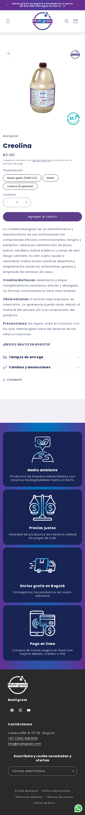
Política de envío (44, 803)
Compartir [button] (14, 380)
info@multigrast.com (24, 744)
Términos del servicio (59, 797)
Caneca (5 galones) (20, 186)
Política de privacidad (56, 790)
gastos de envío (42, 160)
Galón (50, 178)
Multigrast (31, 790)
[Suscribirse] (72, 771)
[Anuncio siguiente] (77, 5)
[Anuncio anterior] (7, 5)
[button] (8, 21)
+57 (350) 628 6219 (23, 738)
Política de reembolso (29, 797)
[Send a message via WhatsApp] (78, 808)
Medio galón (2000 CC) (22, 178)
